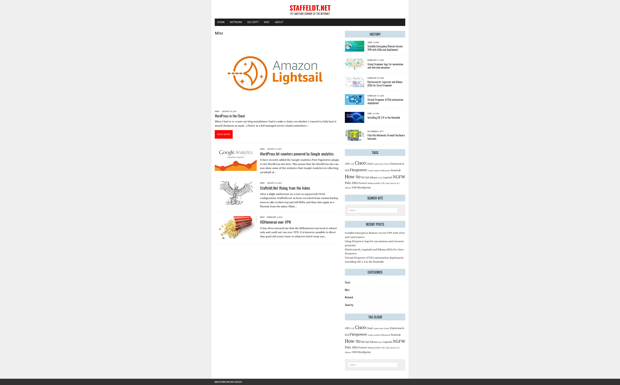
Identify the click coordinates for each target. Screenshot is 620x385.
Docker (386, 164)
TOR (382, 183)
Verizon (393, 183)
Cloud (369, 163)
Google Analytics (373, 170)
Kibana (373, 177)
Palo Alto (351, 183)
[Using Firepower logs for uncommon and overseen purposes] (354, 67)
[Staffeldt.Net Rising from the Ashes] (236, 203)
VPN (354, 187)
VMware (348, 188)
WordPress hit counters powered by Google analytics (297, 154)
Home (221, 22)
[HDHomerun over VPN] (236, 237)
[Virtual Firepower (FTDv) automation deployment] (354, 103)
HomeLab (396, 170)
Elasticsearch (397, 163)
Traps (387, 183)
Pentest (362, 183)
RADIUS (377, 183)
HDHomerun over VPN (275, 222)
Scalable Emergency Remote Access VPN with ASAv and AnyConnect (385, 48)
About (279, 22)
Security (253, 22)
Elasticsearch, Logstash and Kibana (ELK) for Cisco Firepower (384, 83)
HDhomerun (385, 170)
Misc (267, 22)
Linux (380, 178)
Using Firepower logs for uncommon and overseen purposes (385, 65)
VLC (398, 183)
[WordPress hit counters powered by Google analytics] (236, 168)
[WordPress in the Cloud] (277, 107)
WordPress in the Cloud (230, 115)
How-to (353, 176)
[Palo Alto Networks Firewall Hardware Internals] (354, 138)
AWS (347, 163)
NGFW (399, 176)
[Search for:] (373, 210)
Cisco (360, 163)
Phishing (370, 183)
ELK (347, 170)
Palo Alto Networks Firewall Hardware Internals (386, 137)
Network (236, 22)
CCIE (352, 164)
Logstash (387, 177)
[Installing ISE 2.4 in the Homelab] (354, 120)
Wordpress (364, 187)
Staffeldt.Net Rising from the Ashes (285, 188)
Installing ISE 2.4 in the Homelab (383, 117)
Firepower (358, 169)
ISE (363, 177)
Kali (367, 177)
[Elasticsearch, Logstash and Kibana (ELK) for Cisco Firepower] (354, 85)
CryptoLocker (378, 164)
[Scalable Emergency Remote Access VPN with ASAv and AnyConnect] (354, 49)
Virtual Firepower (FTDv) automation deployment (385, 101)
